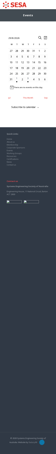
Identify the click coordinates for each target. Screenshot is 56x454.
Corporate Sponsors (16, 147)
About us (11, 141)
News (9, 162)
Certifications (13, 159)
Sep (46, 97)
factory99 (33, 442)
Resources (11, 156)
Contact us (11, 164)
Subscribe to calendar (23, 107)
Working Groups (14, 153)
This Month (28, 97)
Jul (9, 97)
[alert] (28, 87)
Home (9, 139)
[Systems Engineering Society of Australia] (14, 4)
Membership (12, 144)
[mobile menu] (52, 4)
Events (10, 150)
